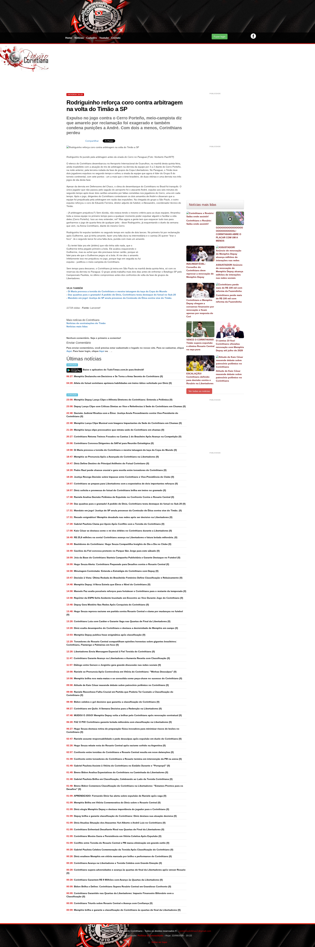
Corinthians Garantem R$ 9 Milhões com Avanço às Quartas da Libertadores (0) (114, 879)
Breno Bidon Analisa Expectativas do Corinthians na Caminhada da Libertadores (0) (117, 772)
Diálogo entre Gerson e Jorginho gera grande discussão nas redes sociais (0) (113, 665)
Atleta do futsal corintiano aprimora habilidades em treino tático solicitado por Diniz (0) (119, 383)
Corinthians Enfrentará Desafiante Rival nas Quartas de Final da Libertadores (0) (115, 829)
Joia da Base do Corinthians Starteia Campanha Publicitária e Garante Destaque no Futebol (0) (123, 557)
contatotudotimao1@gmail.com (195, 931)
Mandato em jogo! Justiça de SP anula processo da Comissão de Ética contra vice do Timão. (120, 298)
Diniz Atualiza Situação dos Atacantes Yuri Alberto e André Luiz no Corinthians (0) (116, 822)
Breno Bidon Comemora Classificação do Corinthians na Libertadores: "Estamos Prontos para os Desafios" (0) (124, 787)
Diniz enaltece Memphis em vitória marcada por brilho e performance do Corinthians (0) (119, 856)
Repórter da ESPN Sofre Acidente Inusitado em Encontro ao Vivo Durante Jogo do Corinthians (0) (124, 598)
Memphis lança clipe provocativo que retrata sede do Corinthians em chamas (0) (115, 429)
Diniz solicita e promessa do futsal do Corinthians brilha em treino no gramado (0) (116, 490)
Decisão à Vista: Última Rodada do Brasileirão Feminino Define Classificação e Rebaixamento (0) (124, 577)
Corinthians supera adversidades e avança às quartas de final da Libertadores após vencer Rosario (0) (126, 871)
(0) (121, 450)
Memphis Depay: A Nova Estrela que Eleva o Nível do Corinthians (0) (108, 584)
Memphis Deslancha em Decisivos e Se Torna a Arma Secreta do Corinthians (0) (114, 376)
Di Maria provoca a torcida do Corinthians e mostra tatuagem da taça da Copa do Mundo (117, 291)
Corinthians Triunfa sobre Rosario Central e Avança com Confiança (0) (109, 903)
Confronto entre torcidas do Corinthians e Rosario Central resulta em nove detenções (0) (120, 752)
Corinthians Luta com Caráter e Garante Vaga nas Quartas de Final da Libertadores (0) (118, 621)
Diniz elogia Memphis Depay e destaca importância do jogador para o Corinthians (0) (117, 809)
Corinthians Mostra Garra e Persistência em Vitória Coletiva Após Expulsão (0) (113, 836)
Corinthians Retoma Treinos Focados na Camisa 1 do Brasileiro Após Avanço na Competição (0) (123, 436)
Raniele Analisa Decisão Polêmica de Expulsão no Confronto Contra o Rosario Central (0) (120, 497)
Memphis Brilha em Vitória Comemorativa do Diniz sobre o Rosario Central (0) (113, 802)
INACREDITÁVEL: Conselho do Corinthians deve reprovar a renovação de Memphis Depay (200, 270)
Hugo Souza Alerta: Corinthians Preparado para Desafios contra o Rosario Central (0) (117, 564)
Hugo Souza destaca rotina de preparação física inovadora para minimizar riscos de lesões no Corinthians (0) (122, 730)
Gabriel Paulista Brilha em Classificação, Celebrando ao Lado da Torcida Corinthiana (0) (119, 779)
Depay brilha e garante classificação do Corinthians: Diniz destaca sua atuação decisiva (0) (121, 816)
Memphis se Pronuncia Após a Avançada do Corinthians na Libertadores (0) (112, 456)
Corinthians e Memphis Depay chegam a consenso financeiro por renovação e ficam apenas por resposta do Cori (200, 308)
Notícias (79, 37)
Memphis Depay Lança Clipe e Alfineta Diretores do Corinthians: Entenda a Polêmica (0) (119, 399)
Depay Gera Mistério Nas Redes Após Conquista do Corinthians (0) (107, 604)
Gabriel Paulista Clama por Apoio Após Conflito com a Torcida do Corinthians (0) (115, 524)
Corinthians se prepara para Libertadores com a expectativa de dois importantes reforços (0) (122, 483)
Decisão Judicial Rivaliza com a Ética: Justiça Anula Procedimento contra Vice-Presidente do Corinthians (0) (122, 415)
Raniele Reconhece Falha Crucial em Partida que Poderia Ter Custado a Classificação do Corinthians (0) (119, 693)
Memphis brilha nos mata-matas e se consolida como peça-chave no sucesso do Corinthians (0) (124, 678)
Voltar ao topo (158, 942)
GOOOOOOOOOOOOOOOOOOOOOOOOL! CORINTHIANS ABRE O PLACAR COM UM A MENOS (229, 234)
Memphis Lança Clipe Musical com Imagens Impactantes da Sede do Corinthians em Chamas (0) (124, 423)
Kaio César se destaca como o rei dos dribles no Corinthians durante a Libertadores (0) (119, 530)
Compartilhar (92, 141)
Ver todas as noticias (199, 391)
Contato (115, 37)
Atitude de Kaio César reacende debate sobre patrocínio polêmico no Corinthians (229, 376)
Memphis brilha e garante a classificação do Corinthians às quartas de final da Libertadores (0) (123, 910)
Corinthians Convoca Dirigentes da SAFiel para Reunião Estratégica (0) (110, 443)
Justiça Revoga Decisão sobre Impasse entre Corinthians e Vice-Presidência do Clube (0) (120, 477)
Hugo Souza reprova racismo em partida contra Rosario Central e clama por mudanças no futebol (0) (124, 613)
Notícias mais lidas (77, 326)
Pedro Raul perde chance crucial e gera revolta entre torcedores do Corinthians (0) (116, 470)
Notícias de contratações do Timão (86, 323)
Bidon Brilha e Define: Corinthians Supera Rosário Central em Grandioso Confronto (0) (118, 886)
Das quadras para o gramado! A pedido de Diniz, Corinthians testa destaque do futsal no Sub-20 (122, 294)
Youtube (104, 37)
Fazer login (219, 36)
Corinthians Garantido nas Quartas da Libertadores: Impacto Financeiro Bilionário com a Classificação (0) (120, 895)
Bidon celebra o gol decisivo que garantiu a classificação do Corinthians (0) (112, 702)
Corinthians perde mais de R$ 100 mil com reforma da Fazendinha (229, 298)
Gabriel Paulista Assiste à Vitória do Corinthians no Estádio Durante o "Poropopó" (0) (118, 765)
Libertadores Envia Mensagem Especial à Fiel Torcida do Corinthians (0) (110, 651)
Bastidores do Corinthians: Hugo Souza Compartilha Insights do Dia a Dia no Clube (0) (118, 544)
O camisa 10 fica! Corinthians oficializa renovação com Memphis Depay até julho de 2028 (230, 345)
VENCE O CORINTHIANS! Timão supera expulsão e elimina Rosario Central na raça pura (200, 344)
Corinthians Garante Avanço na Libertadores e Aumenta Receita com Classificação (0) (118, 658)
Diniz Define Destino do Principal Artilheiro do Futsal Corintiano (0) (107, 463)
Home (68, 37)
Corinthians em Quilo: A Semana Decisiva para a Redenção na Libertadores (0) (114, 708)
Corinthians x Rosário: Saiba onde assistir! (199, 222)
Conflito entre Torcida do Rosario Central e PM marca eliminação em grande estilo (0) (117, 843)
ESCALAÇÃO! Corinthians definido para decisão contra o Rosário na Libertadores (199, 378)
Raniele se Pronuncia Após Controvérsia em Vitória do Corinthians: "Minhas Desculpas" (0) (121, 671)
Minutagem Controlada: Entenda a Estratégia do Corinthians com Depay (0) (112, 571)
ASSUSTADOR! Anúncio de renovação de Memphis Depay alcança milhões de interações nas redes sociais (229, 271)
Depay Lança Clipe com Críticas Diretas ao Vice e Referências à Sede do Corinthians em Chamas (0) (126, 406)
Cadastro (91, 37)
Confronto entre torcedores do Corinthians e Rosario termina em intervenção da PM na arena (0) (124, 759)
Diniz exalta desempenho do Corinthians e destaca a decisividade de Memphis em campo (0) (122, 628)
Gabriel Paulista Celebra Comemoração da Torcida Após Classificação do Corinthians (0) (119, 849)
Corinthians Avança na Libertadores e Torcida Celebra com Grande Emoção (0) (114, 863)
